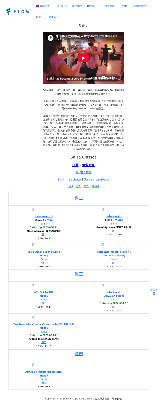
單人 (78, 186)
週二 (79, 198)
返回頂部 (154, 291)
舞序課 (95, 186)
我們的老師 (83, 172)
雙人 (86, 186)
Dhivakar (108, 255)
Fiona (121, 295)
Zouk (61, 179)
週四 (79, 353)
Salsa (88, 179)
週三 (79, 274)
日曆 (75, 165)
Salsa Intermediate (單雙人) (114, 251)
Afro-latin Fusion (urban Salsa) (43, 371)
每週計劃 (88, 165)
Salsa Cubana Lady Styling (44, 251)
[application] (51, 5)
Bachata (74, 179)
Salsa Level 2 (114, 216)
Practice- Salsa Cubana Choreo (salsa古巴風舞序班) (44, 324)
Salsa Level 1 (114, 292)
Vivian (49, 219)
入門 (70, 186)
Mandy (44, 255)
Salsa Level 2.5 (44, 216)
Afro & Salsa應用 (43, 292)
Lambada (102, 179)
